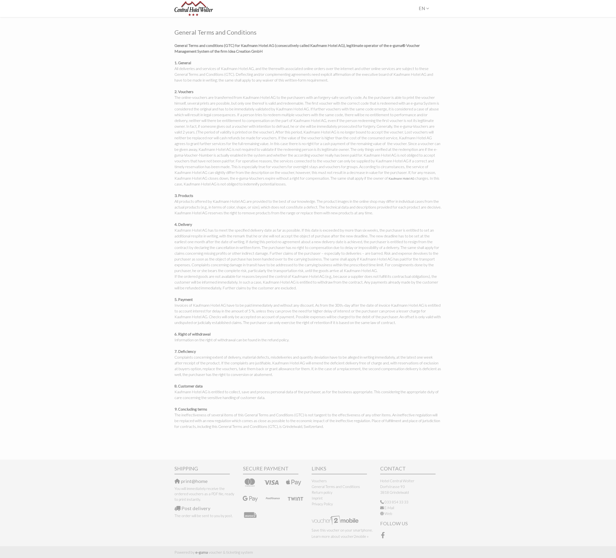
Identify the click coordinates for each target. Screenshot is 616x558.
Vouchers (319, 481)
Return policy (322, 492)
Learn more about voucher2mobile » (340, 536)
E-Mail (389, 508)
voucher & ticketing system (224, 552)
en (422, 8)
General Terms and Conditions (336, 486)
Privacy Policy (322, 504)
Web (388, 513)
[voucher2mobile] (336, 520)
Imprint (317, 498)
